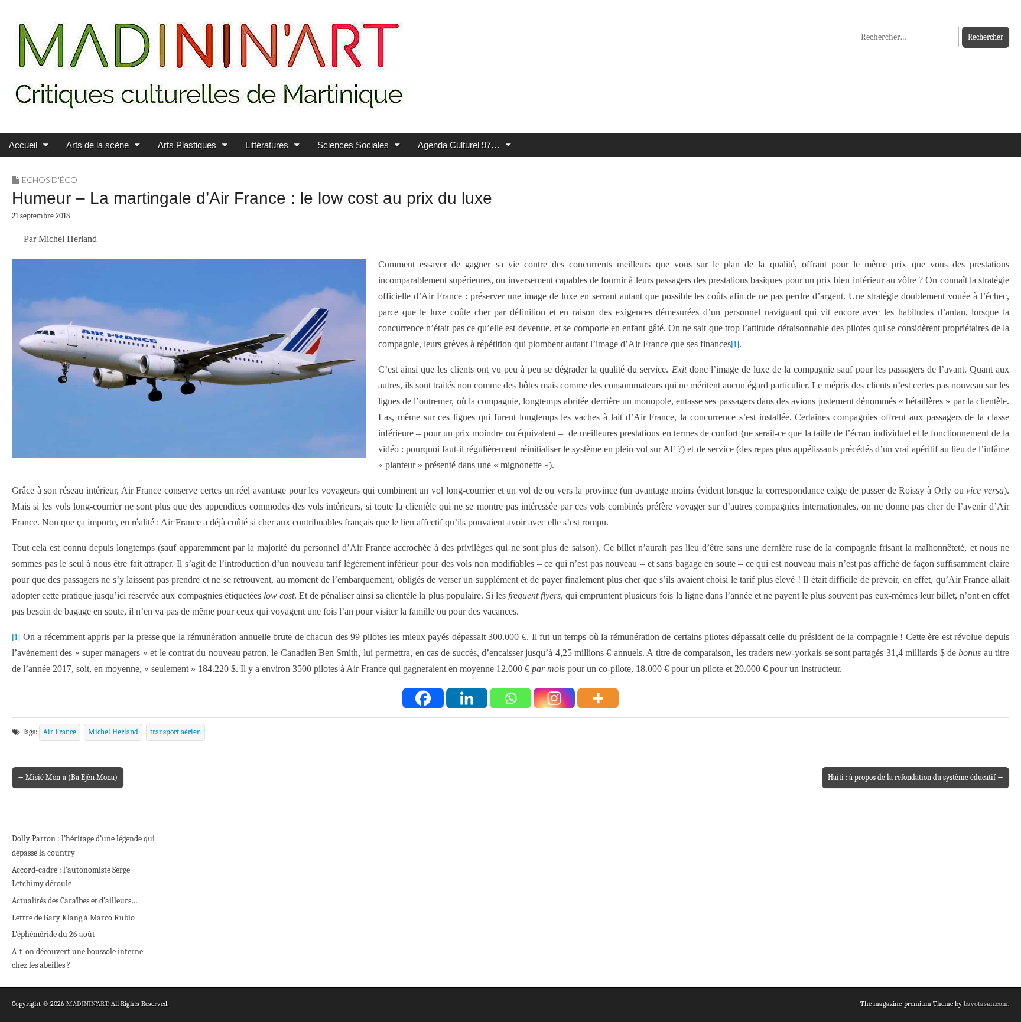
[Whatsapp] (510, 698)
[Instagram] (554, 698)
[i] (735, 344)
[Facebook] (423, 698)
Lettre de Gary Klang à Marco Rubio (73, 918)
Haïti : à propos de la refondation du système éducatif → (915, 777)
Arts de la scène (97, 145)
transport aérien (175, 732)
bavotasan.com (986, 1004)
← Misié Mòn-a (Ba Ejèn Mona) (68, 777)
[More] (598, 698)
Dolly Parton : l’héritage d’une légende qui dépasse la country (83, 846)
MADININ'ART (87, 1004)
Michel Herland (113, 732)
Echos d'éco (49, 180)
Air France (59, 732)
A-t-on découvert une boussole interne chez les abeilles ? (77, 958)
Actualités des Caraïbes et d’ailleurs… (75, 901)
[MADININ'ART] (208, 57)
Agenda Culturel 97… (459, 145)
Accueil (23, 145)
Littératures (266, 145)
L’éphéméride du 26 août (53, 934)
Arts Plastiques (187, 145)
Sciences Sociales (353, 145)
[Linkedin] (466, 698)
